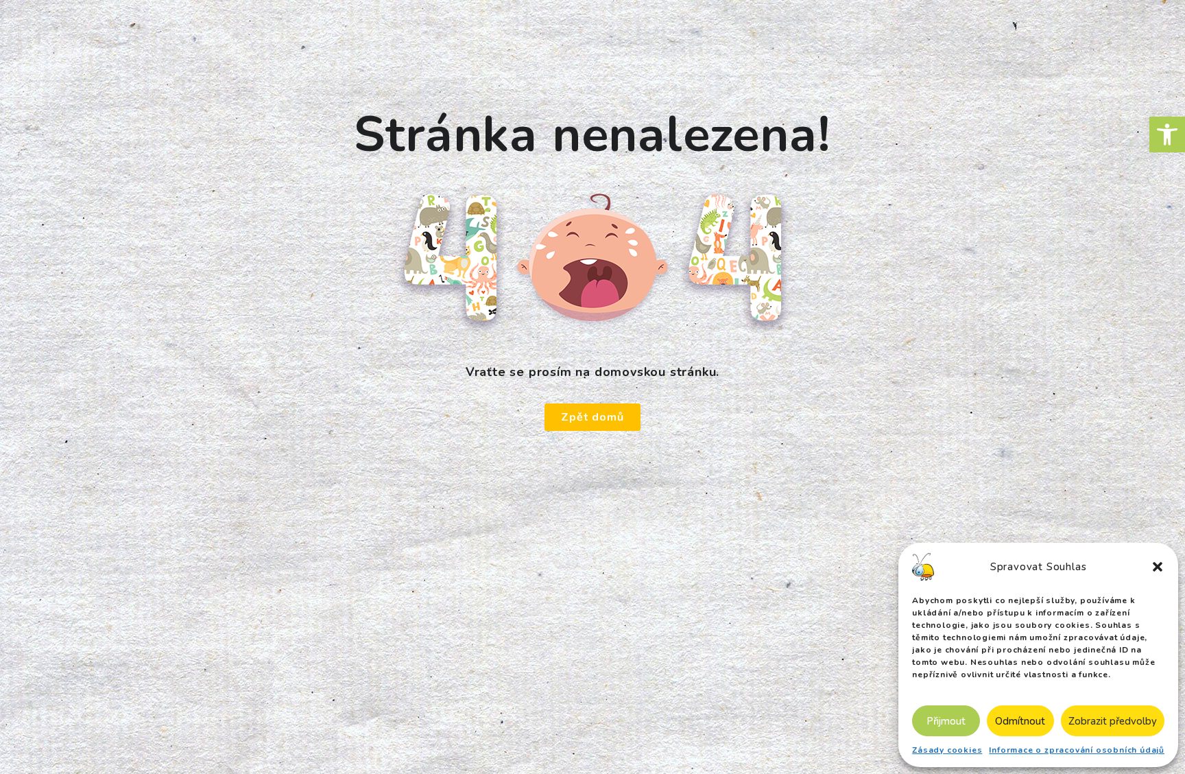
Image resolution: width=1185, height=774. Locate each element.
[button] (1167, 134)
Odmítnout (1020, 721)
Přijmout (946, 721)
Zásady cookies (947, 749)
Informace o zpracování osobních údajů (1076, 749)
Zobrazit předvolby (1112, 721)
